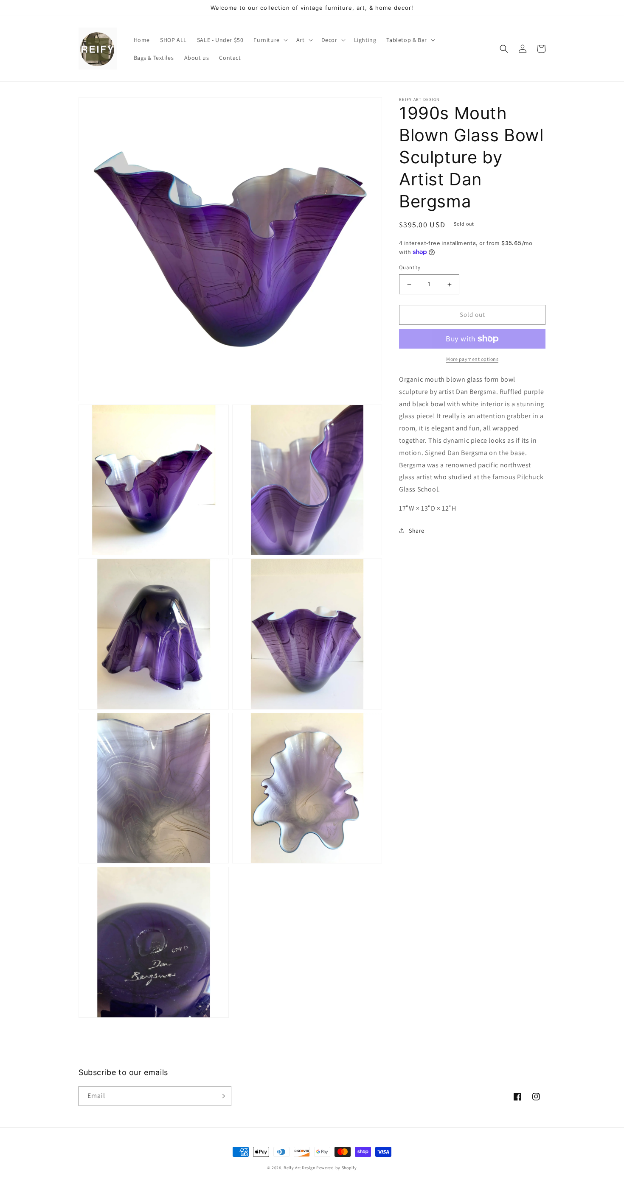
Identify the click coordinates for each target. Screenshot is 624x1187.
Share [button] (416, 530)
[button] (269, 40)
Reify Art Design (299, 1167)
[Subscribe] (221, 1096)
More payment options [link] (472, 359)
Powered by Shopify (336, 1167)
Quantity (409, 267)
